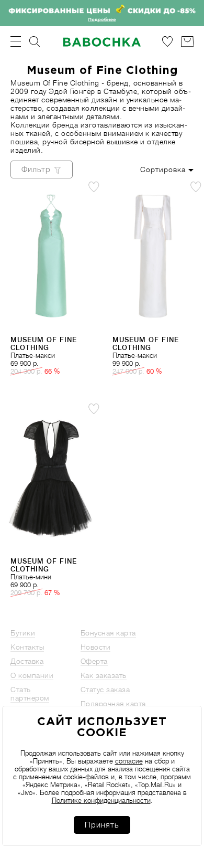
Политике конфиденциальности (101, 800)
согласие (129, 761)
